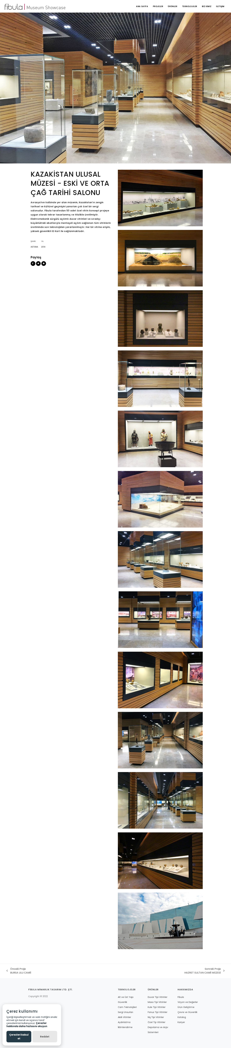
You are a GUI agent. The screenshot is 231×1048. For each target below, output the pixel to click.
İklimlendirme (125, 1027)
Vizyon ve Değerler (188, 1002)
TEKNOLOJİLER (189, 6)
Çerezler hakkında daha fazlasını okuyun (26, 1024)
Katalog (182, 1017)
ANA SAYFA (142, 6)
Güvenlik (122, 1002)
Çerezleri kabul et (19, 1036)
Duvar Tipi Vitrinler (157, 997)
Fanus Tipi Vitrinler (157, 1012)
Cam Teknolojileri (127, 1007)
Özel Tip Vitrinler (156, 1022)
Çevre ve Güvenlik (187, 1012)
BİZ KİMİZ (206, 6)
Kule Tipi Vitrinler (156, 1007)
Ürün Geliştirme (186, 1007)
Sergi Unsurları (125, 1012)
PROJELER (158, 6)
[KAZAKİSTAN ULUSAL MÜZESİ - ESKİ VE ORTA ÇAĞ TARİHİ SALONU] (160, 197)
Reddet (44, 1036)
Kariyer (181, 1022)
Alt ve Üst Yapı (125, 997)
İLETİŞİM (220, 6)
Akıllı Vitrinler (124, 1017)
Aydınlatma (124, 1022)
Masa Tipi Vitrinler (157, 1002)
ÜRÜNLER (172, 6)
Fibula (181, 997)
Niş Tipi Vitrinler (156, 1017)
